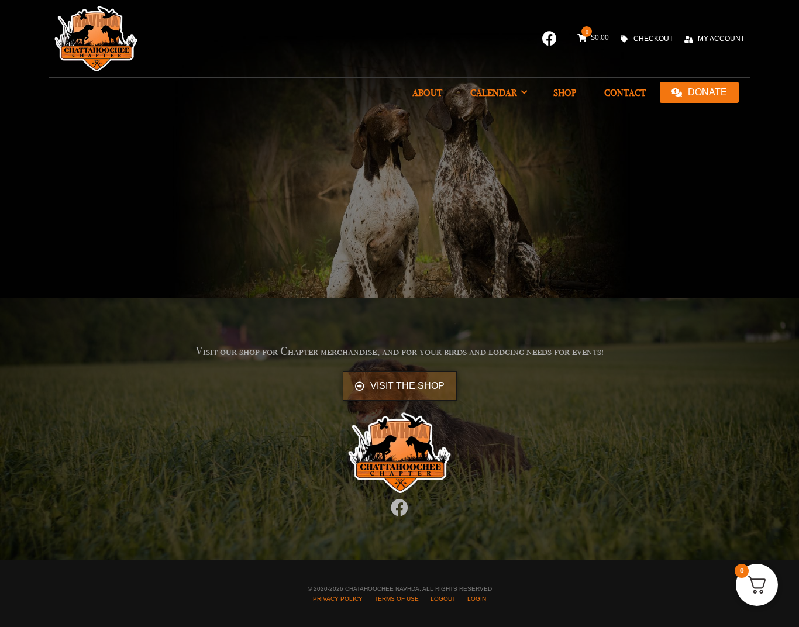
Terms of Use (396, 598)
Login (476, 598)
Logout (443, 598)
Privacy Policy (338, 598)
